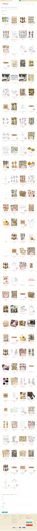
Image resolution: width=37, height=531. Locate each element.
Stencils (15, 3)
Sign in (26, 0)
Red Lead (21, 529)
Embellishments (32, 3)
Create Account (28, 0)
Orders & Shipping (21, 516)
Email (2, 499)
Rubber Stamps (20, 3)
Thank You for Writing (6, 516)
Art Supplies (28, 4)
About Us (5, 517)
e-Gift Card (5, 518)
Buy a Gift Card (23, 0)
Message (3, 506)
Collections (33, 4)
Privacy (19, 517)
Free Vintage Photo (13, 518)
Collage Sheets (26, 3)
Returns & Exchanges (21, 518)
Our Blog (3, 0)
